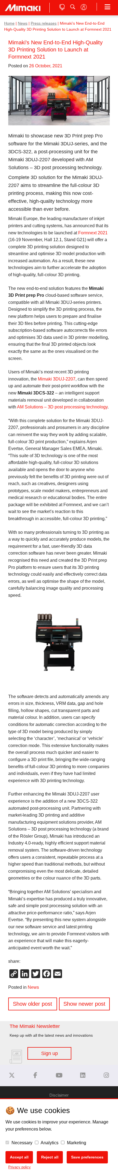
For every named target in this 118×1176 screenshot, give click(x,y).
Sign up (49, 1053)
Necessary (21, 1142)
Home (9, 23)
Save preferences (87, 1157)
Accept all (19, 1157)
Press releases (44, 23)
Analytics (49, 1142)
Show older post (32, 1004)
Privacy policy (19, 1167)
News (22, 23)
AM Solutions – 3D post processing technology (62, 407)
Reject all (49, 1157)
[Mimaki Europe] (12, 1075)
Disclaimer (59, 1095)
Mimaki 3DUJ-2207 (56, 379)
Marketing (76, 1142)
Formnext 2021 (93, 232)
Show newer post (84, 1004)
